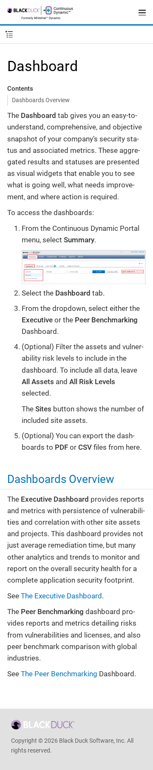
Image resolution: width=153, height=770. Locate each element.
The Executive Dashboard (61, 596)
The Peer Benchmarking (59, 673)
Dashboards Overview (41, 100)
